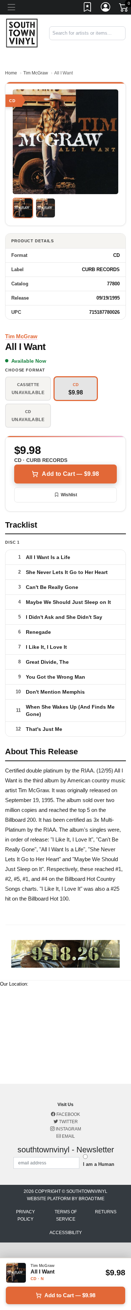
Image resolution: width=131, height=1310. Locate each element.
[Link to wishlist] (88, 8)
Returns (105, 1211)
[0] (124, 8)
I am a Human (98, 1164)
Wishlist (69, 494)
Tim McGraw (35, 73)
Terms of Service (66, 1215)
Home (11, 73)
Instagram (68, 1129)
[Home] (21, 32)
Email (68, 1136)
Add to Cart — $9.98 (70, 474)
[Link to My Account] (106, 8)
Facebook (67, 1114)
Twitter (68, 1121)
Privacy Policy (25, 1215)
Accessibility (65, 1232)
